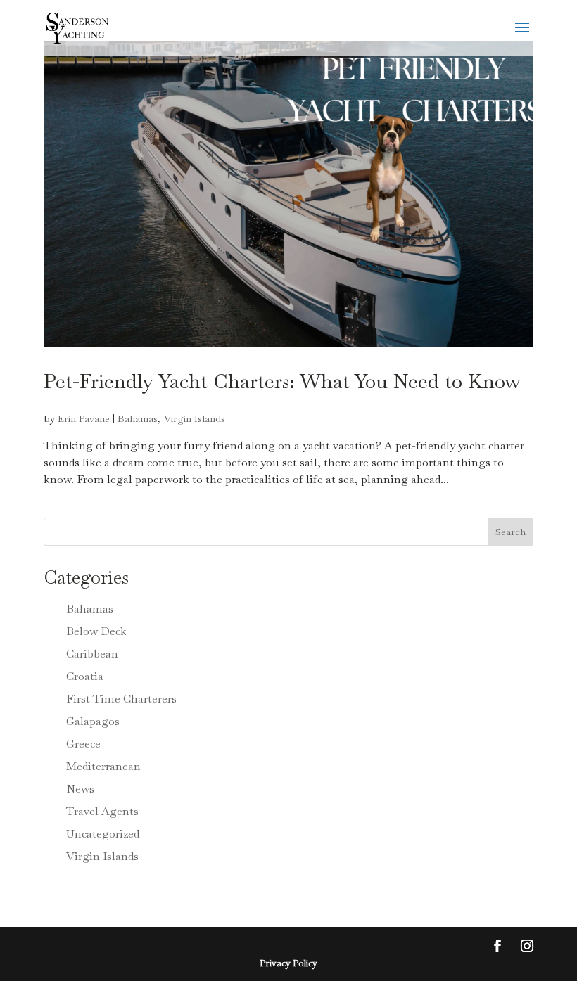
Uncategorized (102, 833)
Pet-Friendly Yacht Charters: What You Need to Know (282, 381)
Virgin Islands (194, 418)
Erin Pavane (84, 418)
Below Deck (96, 631)
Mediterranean (103, 766)
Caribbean (92, 653)
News (80, 788)
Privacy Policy (288, 963)
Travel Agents (102, 811)
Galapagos (93, 721)
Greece (83, 743)
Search (510, 531)
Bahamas (138, 418)
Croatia (84, 676)
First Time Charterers (121, 698)
